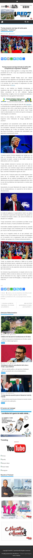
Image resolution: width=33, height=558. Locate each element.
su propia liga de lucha (21, 296)
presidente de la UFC (10, 296)
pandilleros (3, 296)
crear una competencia (17, 293)
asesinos (9, 293)
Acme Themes (16, 555)
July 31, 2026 (5, 393)
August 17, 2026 (5, 334)
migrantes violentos (22, 294)
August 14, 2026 (5, 363)
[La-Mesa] (16, 509)
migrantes (28, 104)
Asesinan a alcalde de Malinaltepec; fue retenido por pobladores (7, 305)
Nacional (3, 373)
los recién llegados (8, 294)
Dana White (25, 293)
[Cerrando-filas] (16, 488)
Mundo (3, 293)
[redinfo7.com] (16, 19)
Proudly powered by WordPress (10, 553)
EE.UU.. (13, 85)
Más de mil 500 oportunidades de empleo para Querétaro (25, 305)
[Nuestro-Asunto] (16, 531)
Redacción (12, 33)
